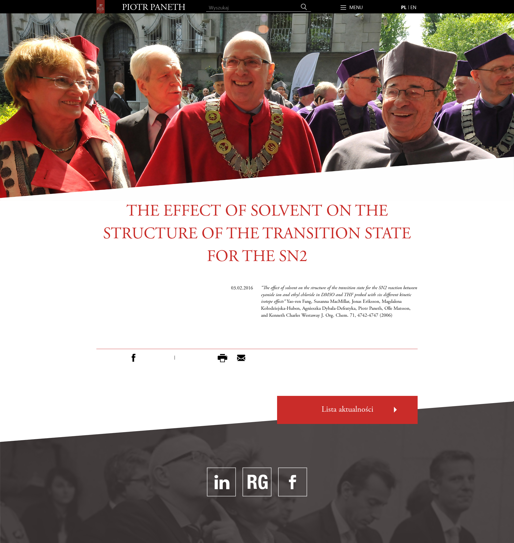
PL (403, 7)
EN (413, 7)
